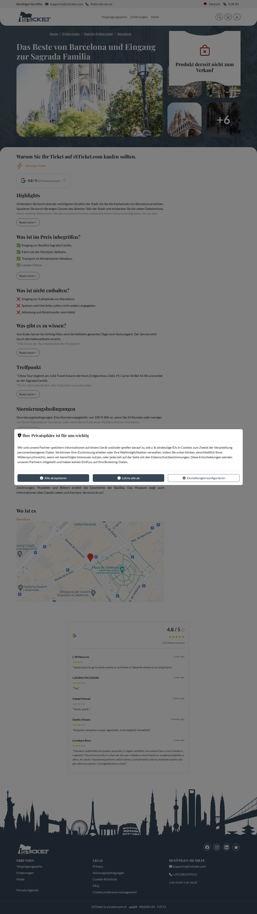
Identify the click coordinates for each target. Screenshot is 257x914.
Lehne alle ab (131, 478)
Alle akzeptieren (55, 478)
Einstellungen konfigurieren (206, 478)
